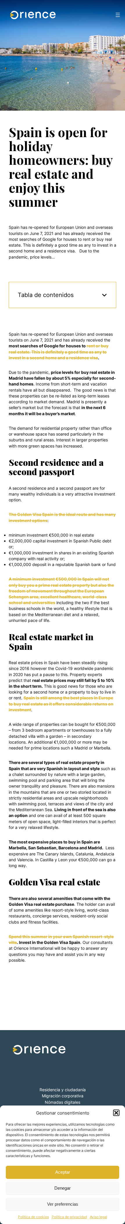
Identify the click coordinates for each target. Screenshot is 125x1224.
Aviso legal (98, 1217)
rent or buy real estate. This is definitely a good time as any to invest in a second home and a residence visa (58, 351)
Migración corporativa (62, 1095)
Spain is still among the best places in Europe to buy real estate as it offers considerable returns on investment (61, 703)
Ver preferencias (62, 1204)
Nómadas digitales (62, 1102)
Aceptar (62, 1172)
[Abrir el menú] (117, 14)
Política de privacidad (69, 1217)
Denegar (62, 1188)
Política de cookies (33, 1217)
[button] (116, 1113)
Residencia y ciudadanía (63, 1089)
